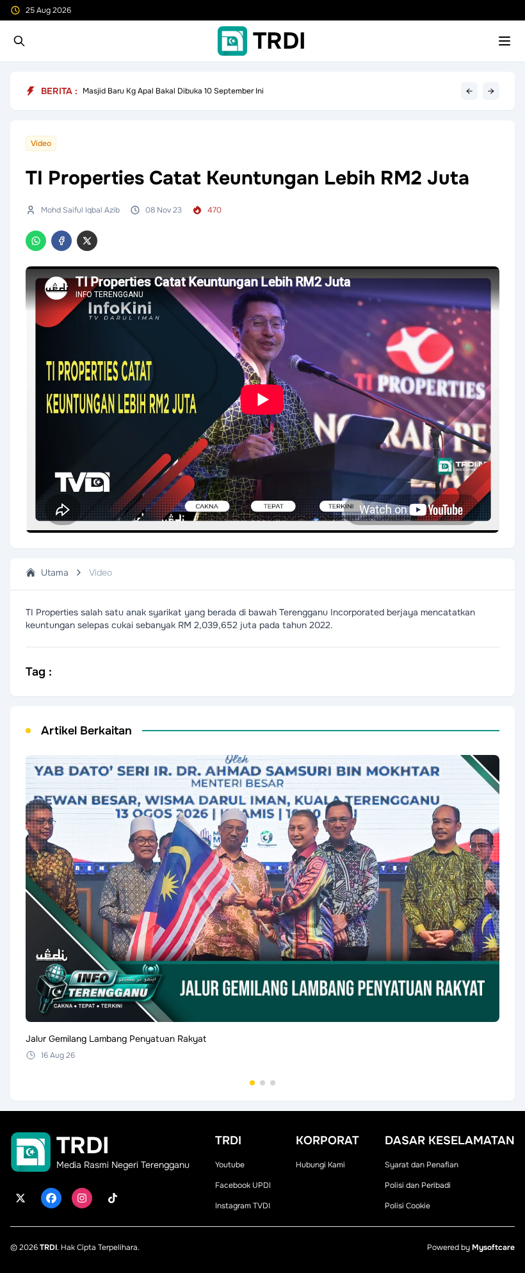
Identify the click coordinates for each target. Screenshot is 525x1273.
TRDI (48, 1247)
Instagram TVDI (242, 1206)
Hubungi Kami (320, 1165)
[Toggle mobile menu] (504, 41)
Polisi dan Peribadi (418, 1185)
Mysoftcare (493, 1247)
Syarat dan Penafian (421, 1165)
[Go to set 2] (262, 1082)
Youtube (230, 1165)
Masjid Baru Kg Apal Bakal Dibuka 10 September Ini (173, 91)
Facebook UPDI (243, 1185)
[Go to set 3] (272, 1082)
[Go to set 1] (252, 1082)
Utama (55, 572)
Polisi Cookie (407, 1206)
